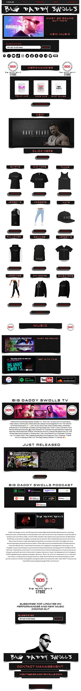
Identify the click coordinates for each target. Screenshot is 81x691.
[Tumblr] (41, 56)
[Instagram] (23, 56)
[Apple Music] (9, 56)
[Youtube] (13, 56)
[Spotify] (4, 56)
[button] (77, 2)
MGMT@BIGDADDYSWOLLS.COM (41, 674)
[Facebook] (32, 56)
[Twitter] (27, 56)
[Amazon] (36, 56)
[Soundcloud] (46, 56)
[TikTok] (18, 56)
